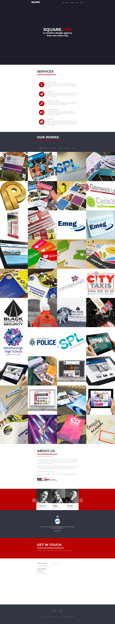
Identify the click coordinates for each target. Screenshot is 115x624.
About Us (77, 2)
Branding (46, 148)
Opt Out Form (72, 616)
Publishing (67, 148)
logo (36, 2)
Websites (73, 148)
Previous (34, 500)
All (41, 148)
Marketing (60, 148)
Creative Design (53, 148)
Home (63, 2)
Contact (81, 2)
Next (81, 500)
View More (49, 86)
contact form (70, 474)
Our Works (72, 2)
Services (67, 2)
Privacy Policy (67, 616)
